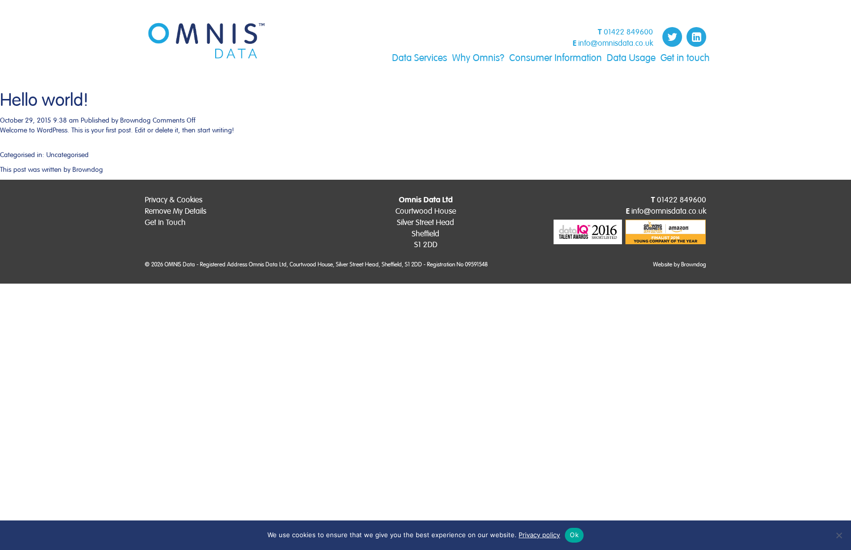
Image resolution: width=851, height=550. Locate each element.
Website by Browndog (679, 264)
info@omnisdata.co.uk (615, 43)
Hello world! (44, 100)
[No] (839, 535)
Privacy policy (539, 535)
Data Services (419, 58)
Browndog (135, 120)
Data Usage (631, 58)
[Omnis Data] (206, 41)
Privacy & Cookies (173, 200)
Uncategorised (67, 155)
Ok (574, 535)
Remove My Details (175, 211)
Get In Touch (165, 222)
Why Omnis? (478, 58)
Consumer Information (555, 58)
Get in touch (685, 58)
